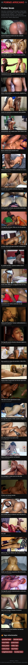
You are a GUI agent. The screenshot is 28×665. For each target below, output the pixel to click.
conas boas (5, 649)
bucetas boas (19, 652)
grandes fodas (6, 639)
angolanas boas (7, 652)
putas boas (14, 642)
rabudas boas (17, 639)
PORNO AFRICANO (14, 2)
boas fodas (5, 642)
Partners (12, 660)
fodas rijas (15, 645)
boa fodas (15, 649)
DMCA (16, 660)
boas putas (5, 645)
